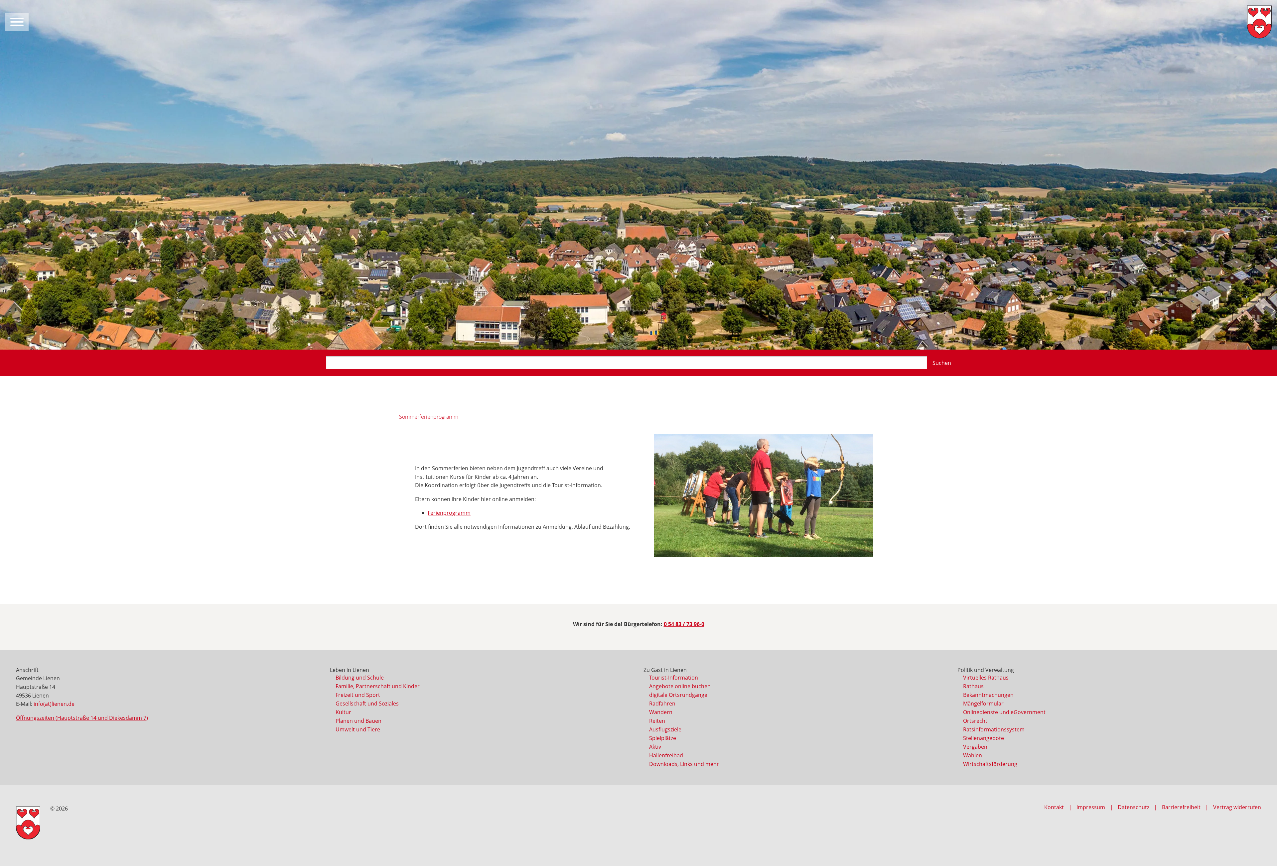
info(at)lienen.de (54, 703)
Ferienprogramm (449, 512)
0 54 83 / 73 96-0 (684, 624)
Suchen (941, 363)
